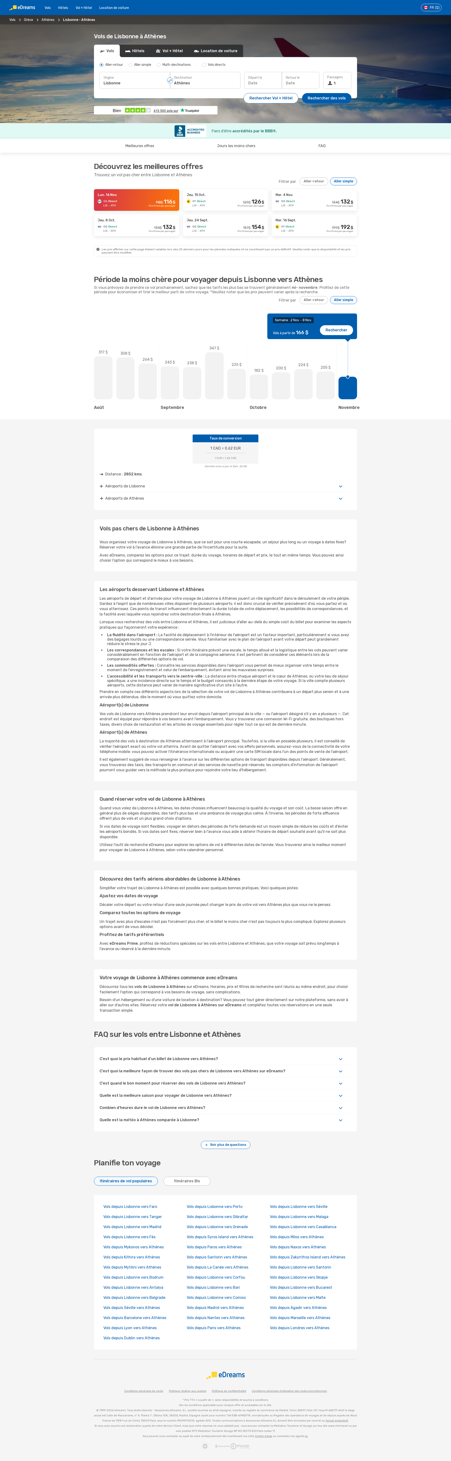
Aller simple (343, 181)
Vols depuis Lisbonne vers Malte (298, 1297)
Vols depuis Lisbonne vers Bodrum (133, 1277)
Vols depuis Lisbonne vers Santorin (300, 1267)
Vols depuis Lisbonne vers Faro (130, 1206)
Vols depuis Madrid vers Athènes (215, 1307)
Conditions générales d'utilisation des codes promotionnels (289, 1391)
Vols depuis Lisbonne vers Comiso (216, 1297)
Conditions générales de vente (143, 1391)
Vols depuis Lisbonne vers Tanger (132, 1216)
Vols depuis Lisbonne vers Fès (129, 1237)
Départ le (255, 78)
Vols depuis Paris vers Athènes (214, 1328)
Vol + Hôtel (84, 8)
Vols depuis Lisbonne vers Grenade (217, 1227)
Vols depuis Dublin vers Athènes (131, 1338)
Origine (109, 78)
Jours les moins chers (236, 146)
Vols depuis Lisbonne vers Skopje (299, 1277)
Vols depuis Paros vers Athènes (214, 1247)
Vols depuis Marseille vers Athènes (300, 1318)
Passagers (335, 77)
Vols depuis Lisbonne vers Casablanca (303, 1227)
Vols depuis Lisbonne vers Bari (213, 1287)
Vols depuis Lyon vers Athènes (130, 1328)
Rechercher (336, 330)
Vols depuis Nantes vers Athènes (216, 1318)
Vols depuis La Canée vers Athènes (217, 1267)
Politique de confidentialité (229, 1391)
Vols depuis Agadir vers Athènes (298, 1307)
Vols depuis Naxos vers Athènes (298, 1247)
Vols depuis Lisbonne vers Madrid (132, 1227)
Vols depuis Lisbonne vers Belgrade (134, 1297)
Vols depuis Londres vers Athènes (299, 1328)
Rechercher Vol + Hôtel (270, 98)
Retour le (293, 78)
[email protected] (337, 1420)
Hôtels (63, 8)
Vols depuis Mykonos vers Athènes (133, 1247)
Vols (48, 8)
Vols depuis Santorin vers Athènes (217, 1257)
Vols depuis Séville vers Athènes (131, 1307)
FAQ (322, 146)
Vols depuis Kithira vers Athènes (131, 1257)
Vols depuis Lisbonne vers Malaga (299, 1216)
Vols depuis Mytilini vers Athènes (132, 1267)
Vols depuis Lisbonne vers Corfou (216, 1277)
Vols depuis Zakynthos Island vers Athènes (307, 1257)
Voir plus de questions (228, 1145)
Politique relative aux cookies (187, 1391)
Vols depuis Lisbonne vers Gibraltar (217, 1216)
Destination (183, 78)
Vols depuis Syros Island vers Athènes (220, 1237)
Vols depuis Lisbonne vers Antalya (133, 1287)
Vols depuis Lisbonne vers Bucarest (301, 1287)
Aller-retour (314, 181)
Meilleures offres (139, 146)
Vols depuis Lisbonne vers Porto (214, 1206)
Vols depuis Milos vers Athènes (297, 1237)
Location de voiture (114, 8)
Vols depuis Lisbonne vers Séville (298, 1206)
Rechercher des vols (327, 98)
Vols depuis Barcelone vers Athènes (134, 1318)
